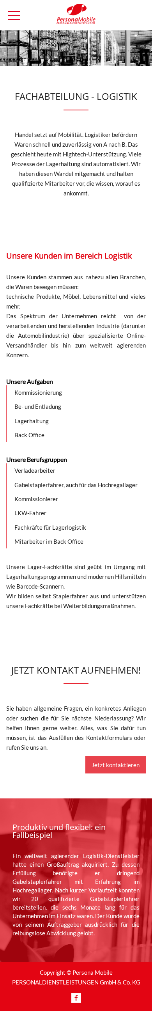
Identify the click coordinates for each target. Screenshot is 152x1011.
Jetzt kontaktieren (116, 764)
